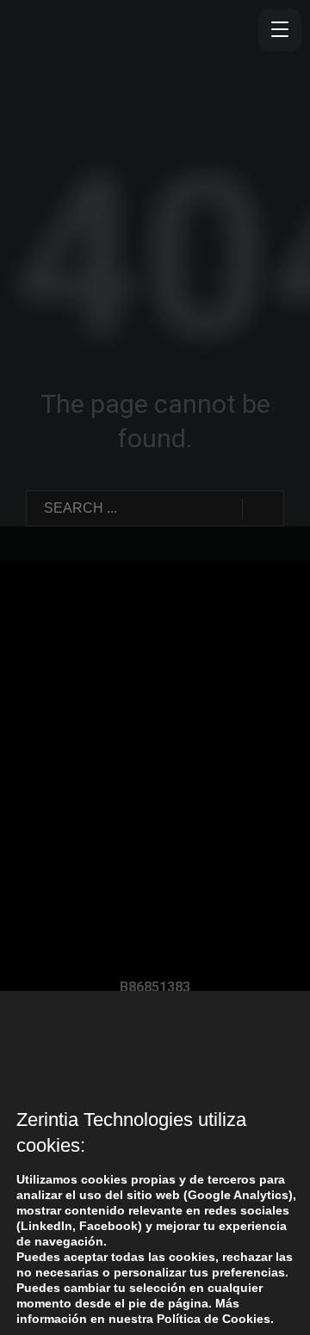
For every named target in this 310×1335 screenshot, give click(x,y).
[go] (263, 509)
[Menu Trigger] (279, 30)
